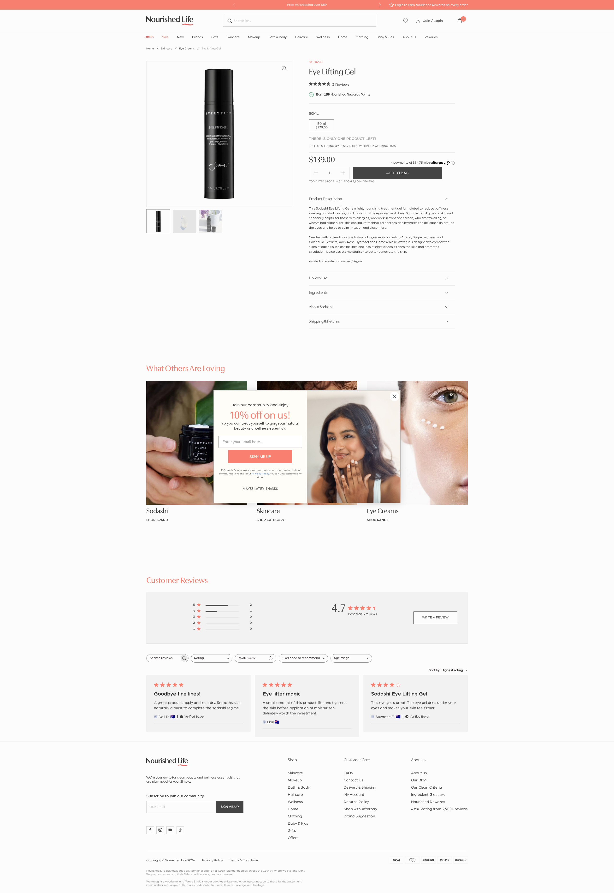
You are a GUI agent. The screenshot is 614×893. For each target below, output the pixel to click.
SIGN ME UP (260, 456)
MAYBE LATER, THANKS (260, 488)
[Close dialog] (394, 396)
